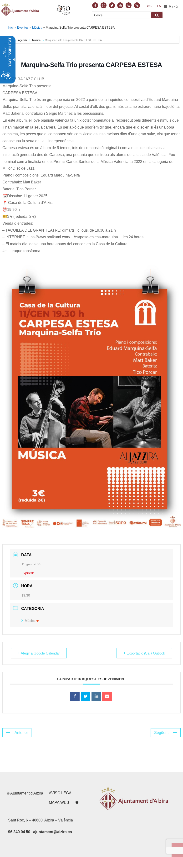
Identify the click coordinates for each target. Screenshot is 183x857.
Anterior (21, 733)
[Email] (107, 696)
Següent (161, 733)
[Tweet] (85, 696)
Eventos (23, 27)
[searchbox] (127, 15)
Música (37, 27)
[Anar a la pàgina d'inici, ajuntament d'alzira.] (36, 10)
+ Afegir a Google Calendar (39, 653)
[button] (157, 15)
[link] (149, 6)
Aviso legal (61, 793)
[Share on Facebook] (75, 696)
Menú (173, 7)
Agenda (22, 40)
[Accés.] (77, 802)
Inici (11, 27)
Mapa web (59, 802)
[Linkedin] (96, 696)
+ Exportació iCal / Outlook (144, 653)
